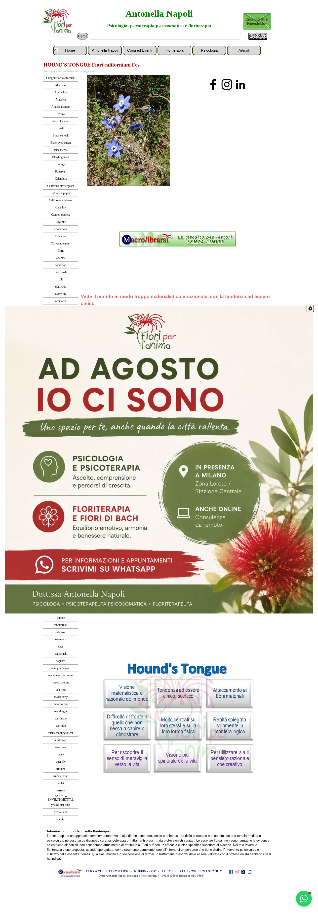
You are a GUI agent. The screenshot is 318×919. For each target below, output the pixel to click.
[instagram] (227, 84)
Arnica (61, 114)
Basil (61, 128)
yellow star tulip (60, 805)
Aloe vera (60, 85)
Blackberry (60, 150)
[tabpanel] (178, 239)
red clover (61, 632)
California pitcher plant (60, 186)
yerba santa (60, 812)
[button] (304, 899)
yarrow (60, 790)
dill (61, 279)
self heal (61, 689)
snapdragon (61, 711)
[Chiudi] (310, 308)
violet (60, 783)
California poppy (61, 193)
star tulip (61, 725)
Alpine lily (60, 92)
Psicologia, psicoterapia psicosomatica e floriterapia (159, 25)
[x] (243, 872)
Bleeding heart (60, 157)
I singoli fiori (87, 71)
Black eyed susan (60, 142)
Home (70, 50)
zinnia (60, 819)
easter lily (60, 294)
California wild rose (60, 200)
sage (60, 646)
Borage (60, 164)
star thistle (61, 718)
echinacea (60, 301)
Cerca (82, 36)
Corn (61, 250)
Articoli (243, 50)
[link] (159, 459)
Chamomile (60, 229)
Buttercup (60, 171)
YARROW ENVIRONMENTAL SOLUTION (61, 799)
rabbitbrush (60, 625)
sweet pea (60, 747)
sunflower (61, 740)
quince (61, 617)
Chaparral (60, 236)
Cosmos (61, 258)
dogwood (60, 286)
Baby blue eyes (61, 121)
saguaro (60, 661)
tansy (61, 754)
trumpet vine (60, 776)
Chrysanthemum (60, 243)
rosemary (60, 639)
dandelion (60, 265)
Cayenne (61, 222)
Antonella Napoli (159, 13)
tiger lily (61, 761)
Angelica (60, 99)
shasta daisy (61, 697)
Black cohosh (61, 135)
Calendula (61, 178)
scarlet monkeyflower (60, 675)
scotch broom (61, 682)
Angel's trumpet (60, 106)
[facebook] (213, 84)
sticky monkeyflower (60, 733)
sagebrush (61, 653)
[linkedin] (240, 84)
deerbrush (61, 272)
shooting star (60, 704)
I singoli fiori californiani (60, 78)
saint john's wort (60, 668)
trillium (60, 769)
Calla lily (60, 207)
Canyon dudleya (60, 214)
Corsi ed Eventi (139, 50)
